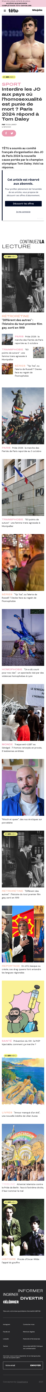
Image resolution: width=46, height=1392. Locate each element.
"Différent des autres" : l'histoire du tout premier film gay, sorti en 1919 (22, 324)
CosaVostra (22, 1382)
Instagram (6, 1324)
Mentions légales (29, 1332)
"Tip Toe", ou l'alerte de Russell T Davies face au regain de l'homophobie (19, 598)
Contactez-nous (28, 1324)
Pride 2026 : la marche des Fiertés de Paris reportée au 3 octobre (29, 340)
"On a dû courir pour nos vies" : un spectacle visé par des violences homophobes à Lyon (23, 673)
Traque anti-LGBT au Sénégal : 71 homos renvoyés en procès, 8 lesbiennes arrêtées (22, 748)
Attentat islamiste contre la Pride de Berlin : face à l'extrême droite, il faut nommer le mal (23, 1187)
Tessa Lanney (11, 124)
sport (11, 84)
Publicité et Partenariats (31, 1339)
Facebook (6, 1332)
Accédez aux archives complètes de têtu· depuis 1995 (16, 5)
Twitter (5, 1346)
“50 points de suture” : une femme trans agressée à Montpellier (21, 523)
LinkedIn (6, 1339)
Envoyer (35, 1365)
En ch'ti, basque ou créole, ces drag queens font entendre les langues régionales (21, 969)
